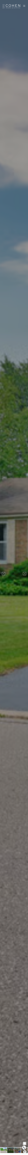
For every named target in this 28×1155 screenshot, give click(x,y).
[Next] (24, 573)
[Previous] (3, 573)
